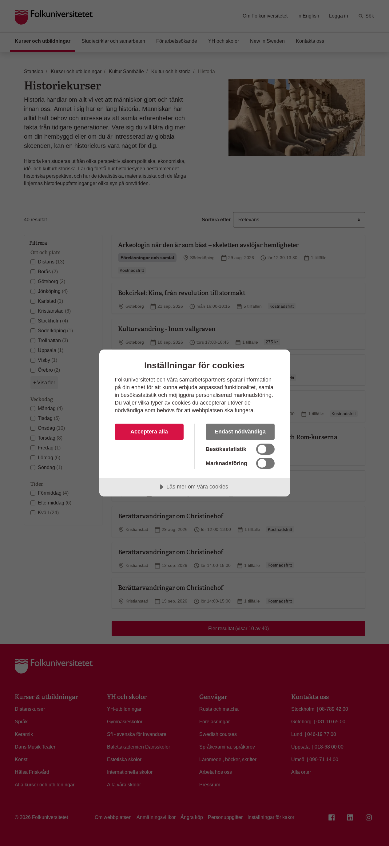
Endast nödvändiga (240, 432)
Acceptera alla (149, 432)
